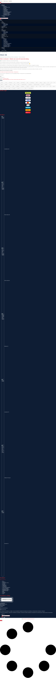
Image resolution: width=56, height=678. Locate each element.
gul (51, 82)
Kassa (4, 16)
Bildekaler (5, 25)
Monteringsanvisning (6, 13)
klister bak (42, 84)
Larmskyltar (3, 26)
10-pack (2, 82)
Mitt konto (3, 4)
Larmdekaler (3, 23)
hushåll (2, 84)
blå (4, 79)
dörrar (27, 82)
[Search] (0, 19)
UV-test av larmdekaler (7, 12)
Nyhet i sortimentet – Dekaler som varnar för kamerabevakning (14, 58)
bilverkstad (10, 82)
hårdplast (6, 84)
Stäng (1, 620)
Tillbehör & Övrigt (4, 34)
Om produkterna (6, 11)
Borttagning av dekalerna (7, 14)
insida (14, 84)
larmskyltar (32, 86)
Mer (0, 2)
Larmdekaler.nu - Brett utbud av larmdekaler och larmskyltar (12, 612)
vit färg (25, 88)
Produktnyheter (4, 30)
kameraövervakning (36, 84)
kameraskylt (30, 84)
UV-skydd (13, 88)
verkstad (18, 88)
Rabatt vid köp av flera (7, 7)
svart (23, 79)
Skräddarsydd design (6, 46)
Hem (2, 21)
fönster (12, 79)
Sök (2, 614)
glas (48, 82)
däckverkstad (23, 82)
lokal (36, 86)
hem (54, 82)
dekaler (6, 79)
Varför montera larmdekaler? (7, 43)
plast (44, 86)
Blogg (2, 37)
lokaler (40, 86)
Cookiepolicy (5, 10)
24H (3, 79)
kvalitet (13, 86)
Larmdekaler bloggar (6, 78)
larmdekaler (22, 86)
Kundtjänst (3, 5)
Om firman (5, 39)
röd (47, 86)
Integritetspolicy (6, 9)
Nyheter (3, 22)
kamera (18, 84)
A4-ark (6, 82)
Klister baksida (6, 31)
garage (45, 82)
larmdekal (17, 86)
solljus (54, 86)
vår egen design (30, 88)
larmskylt (27, 86)
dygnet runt (9, 79)
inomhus (10, 84)
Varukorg (3, 48)
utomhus (5, 88)
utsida (9, 88)
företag (41, 82)
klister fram (2, 86)
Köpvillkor (5, 8)
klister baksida (21, 79)
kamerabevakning (15, 79)
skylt (50, 86)
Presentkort (3, 35)
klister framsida (8, 86)
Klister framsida (6, 24)
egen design (32, 82)
